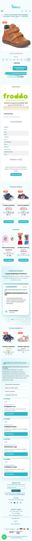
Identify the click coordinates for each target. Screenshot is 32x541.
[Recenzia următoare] (23, 319)
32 (28, 59)
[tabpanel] (16, 36)
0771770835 (17, 513)
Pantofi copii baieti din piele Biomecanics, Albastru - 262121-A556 (23, 205)
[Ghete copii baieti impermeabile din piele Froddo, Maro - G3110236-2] (16, 36)
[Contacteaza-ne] (22, 11)
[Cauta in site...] (30, 11)
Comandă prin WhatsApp (19, 73)
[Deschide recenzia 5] (17, 319)
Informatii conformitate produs (11, 117)
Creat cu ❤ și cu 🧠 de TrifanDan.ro (13, 536)
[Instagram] (20, 502)
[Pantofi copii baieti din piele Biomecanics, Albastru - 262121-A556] (23, 197)
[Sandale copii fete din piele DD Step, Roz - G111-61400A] (23, 338)
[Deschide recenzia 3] (15, 319)
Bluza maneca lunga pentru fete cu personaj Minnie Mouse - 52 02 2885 (8, 247)
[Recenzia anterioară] (8, 319)
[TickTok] (17, 502)
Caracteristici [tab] (16, 122)
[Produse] (2, 11)
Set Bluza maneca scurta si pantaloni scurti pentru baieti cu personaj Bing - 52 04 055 (23, 247)
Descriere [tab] (16, 87)
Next (29, 38)
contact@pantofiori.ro (17, 515)
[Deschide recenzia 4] (16, 319)
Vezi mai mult (8, 114)
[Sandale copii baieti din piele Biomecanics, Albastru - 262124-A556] (8, 338)
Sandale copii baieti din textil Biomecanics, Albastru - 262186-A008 (8, 205)
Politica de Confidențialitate (17, 494)
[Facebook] (11, 502)
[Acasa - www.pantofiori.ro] (16, 7)
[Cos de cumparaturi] (26, 11)
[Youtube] (14, 502)
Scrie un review (16, 174)
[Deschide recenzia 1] (12, 319)
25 (3, 59)
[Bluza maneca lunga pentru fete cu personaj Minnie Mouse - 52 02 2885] (8, 239)
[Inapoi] (1, 15)
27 (10, 59)
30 (21, 59)
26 (6, 59)
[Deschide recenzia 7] (20, 319)
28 (14, 59)
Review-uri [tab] (16, 159)
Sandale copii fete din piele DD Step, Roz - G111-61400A (23, 346)
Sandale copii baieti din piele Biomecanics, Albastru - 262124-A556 (8, 346)
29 (17, 59)
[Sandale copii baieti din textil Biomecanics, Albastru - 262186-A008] (8, 197)
